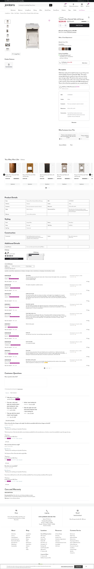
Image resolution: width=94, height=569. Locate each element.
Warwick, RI (43, 549)
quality (6, 270)
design (23, 270)
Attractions (13, 533)
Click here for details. (71, 32)
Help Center (72, 535)
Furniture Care (58, 537)
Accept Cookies (78, 566)
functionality (48, 270)
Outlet (74, 10)
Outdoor (64, 10)
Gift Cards (57, 546)
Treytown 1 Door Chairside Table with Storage (29, 13)
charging (42, 270)
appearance (18, 270)
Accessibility (57, 544)
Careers (13, 535)
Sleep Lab (57, 540)
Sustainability (14, 546)
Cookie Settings (73, 549)
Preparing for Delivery (74, 540)
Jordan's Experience (15, 539)
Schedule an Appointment (60, 539)
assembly (11, 270)
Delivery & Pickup (73, 537)
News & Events (14, 542)
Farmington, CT (44, 544)
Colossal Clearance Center (60, 542)
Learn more (20, 389)
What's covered (65, 88)
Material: (63, 42)
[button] (32, 36)
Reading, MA (43, 546)
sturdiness (36, 270)
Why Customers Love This (67, 130)
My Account (72, 533)
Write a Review (14, 258)
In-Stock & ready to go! (65, 55)
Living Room (28, 10)
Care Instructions (9, 66)
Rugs (69, 10)
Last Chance (82, 10)
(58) (88, 21)
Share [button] (88, 18)
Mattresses (13, 10)
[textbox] (26, 382)
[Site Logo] (10, 5)
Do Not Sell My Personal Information (67, 566)
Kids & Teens (48, 10)
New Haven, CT (44, 542)
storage (28, 270)
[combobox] (9, 266)
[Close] (86, 566)
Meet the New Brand (15, 540)
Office (40, 10)
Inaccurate (20, 438)
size (32, 270)
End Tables (17, 13)
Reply (17, 438)
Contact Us (72, 553)
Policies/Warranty (73, 544)
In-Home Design (58, 533)
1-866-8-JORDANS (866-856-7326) (47, 516)
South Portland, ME (45, 547)
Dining (35, 10)
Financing (57, 535)
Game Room (56, 10)
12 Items (23, 159)
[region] (47, 566)
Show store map (64, 63)
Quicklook (13, 184)
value (53, 270)
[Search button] (50, 5)
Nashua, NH (43, 539)
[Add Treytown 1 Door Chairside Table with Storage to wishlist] (49, 20)
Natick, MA (43, 540)
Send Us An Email (78, 515)
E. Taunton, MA (44, 551)
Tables (12, 13)
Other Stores (84, 62)
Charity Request (14, 537)
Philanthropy (13, 544)
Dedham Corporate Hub (46, 557)
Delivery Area (72, 539)
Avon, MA (43, 537)
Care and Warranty (13, 489)
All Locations (43, 535)
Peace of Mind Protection (75, 542)
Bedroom (20, 10)
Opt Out (71, 551)
